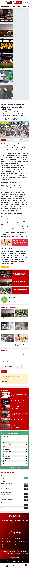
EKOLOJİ (2, 553)
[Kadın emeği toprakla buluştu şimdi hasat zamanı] (21, 313)
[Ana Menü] (1, 2)
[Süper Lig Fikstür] (27, 472)
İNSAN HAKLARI (11, 553)
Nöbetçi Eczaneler (8, 538)
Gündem (12, 6)
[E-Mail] (10, 302)
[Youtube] (17, 532)
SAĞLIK (22, 553)
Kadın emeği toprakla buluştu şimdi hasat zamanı (20, 319)
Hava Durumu (20, 538)
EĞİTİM (26, 553)
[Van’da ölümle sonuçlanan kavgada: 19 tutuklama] (7, 338)
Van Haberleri (5, 6)
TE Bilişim (18, 557)
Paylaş (4, 139)
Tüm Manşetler (7, 544)
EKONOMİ (18, 553)
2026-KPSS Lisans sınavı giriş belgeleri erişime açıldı (21, 344)
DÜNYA (24, 551)
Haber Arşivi (6, 546)
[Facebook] (10, 532)
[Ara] (27, 2)
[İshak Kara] (4, 299)
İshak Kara (11, 298)
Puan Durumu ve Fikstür (22, 541)
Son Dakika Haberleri (21, 544)
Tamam (24, 561)
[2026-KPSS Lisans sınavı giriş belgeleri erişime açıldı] (21, 338)
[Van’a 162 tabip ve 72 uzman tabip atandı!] (7, 326)
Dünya (24, 6)
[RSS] (19, 532)
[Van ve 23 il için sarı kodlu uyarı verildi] (21, 326)
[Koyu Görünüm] (25, 2)
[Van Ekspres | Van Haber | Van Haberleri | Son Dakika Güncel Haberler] (13, 2)
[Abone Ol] (24, 140)
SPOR (6, 553)
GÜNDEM (9, 102)
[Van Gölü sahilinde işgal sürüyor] (7, 313)
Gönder (4, 371)
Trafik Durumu (7, 541)
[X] (12, 532)
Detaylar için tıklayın (15, 467)
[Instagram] (14, 532)
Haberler (3, 102)
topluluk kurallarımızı (13, 376)
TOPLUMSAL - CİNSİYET (17, 551)
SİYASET (9, 551)
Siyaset (19, 6)
